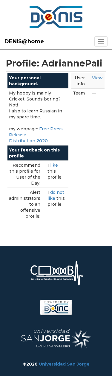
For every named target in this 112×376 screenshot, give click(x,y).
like (54, 165)
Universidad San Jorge (64, 364)
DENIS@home (24, 41)
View (97, 78)
